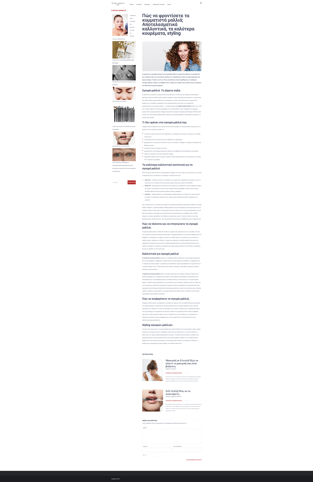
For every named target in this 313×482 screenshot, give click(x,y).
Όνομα (145, 446)
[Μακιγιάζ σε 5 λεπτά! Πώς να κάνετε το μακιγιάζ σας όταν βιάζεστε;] (152, 370)
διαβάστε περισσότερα (174, 373)
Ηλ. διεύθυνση (177, 446)
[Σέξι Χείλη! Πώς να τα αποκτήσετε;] (152, 401)
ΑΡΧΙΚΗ (131, 4)
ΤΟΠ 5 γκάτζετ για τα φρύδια (119, 101)
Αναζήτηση (131, 182)
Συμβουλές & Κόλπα (159, 4)
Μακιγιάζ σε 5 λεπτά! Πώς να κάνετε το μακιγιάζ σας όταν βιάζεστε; (182, 363)
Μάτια (169, 4)
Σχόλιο (145, 427)
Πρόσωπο (147, 4)
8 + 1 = (145, 455)
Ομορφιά (139, 4)
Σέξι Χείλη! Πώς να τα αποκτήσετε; (178, 392)
